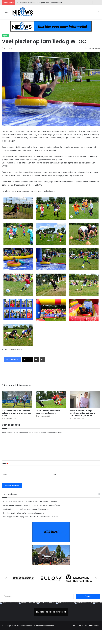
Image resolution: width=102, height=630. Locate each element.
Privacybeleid (94, 626)
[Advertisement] (51, 373)
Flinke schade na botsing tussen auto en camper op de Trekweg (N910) (31, 505)
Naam (5, 464)
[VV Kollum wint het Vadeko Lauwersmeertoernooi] (51, 399)
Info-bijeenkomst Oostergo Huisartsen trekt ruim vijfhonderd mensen (30, 517)
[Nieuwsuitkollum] (22, 12)
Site (54, 474)
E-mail (5, 474)
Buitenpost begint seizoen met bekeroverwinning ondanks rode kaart (16, 413)
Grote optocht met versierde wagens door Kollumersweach (27, 509)
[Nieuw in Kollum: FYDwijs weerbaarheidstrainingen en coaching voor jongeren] (85, 399)
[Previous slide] (6, 578)
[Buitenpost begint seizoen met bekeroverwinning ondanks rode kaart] (17, 399)
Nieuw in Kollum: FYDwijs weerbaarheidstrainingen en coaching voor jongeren (83, 413)
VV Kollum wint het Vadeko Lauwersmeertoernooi (48, 411)
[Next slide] (96, 578)
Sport (5, 36)
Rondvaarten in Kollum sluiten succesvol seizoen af (36, 2)
